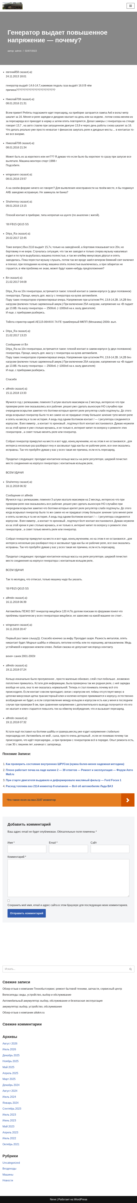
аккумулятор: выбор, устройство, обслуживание (32, 1006)
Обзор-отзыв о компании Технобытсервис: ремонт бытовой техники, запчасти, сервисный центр (62, 988)
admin (18, 50)
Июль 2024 (9, 1096)
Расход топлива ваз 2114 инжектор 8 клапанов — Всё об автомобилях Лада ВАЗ (59, 786)
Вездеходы (9, 1168)
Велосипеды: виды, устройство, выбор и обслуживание (37, 994)
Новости (8, 1180)
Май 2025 (8, 1067)
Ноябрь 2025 (11, 1061)
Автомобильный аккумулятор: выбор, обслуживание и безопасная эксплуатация (53, 1000)
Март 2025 (9, 1079)
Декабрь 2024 (11, 1085)
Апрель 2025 (10, 1073)
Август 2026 (10, 1043)
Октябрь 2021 (11, 1144)
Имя (11, 842)
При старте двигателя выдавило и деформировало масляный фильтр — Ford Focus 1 (63, 780)
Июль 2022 (9, 1138)
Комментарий (17, 856)
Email (53, 842)
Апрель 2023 (10, 1132)
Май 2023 (8, 1126)
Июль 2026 (9, 1049)
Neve (53, 1199)
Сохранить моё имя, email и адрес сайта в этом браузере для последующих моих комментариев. (68, 905)
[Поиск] (130, 968)
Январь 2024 (11, 1102)
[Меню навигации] (130, 6)
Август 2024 (10, 1090)
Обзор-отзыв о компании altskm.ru (24, 1012)
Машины (8, 1174)
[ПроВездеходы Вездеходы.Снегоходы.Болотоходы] (13, 5)
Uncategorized (11, 1162)
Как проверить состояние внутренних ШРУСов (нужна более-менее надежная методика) (65, 764)
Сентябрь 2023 (12, 1108)
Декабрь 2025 (11, 1055)
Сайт (94, 842)
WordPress (80, 1199)
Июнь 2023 (9, 1120)
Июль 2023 (9, 1114)
